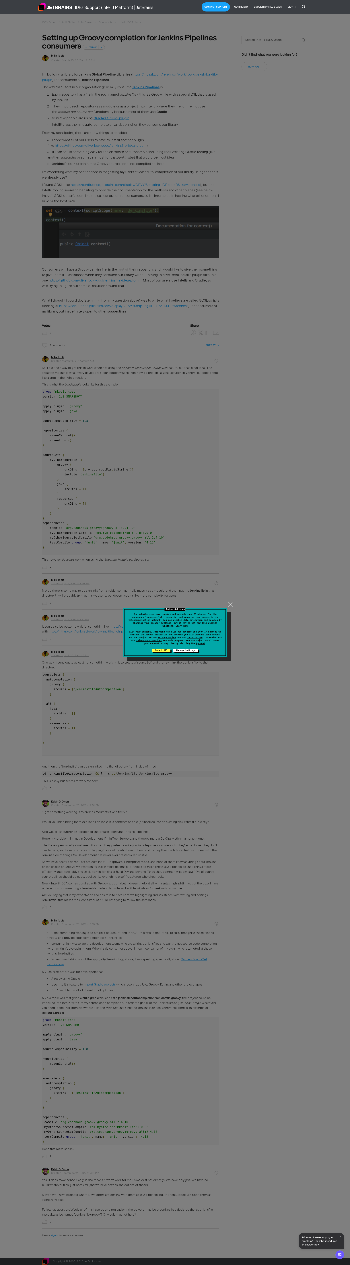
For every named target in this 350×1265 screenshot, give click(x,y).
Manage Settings (185, 650)
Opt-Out (200, 643)
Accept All (161, 650)
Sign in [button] (292, 7)
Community (241, 7)
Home (55, 7)
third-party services (149, 640)
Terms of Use (195, 637)
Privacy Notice (167, 637)
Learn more (182, 625)
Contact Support (215, 7)
